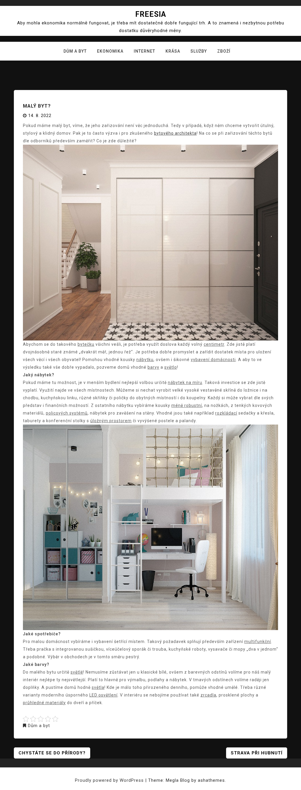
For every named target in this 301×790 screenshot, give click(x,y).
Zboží (223, 51)
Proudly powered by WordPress (110, 780)
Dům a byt (75, 51)
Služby (198, 51)
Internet (144, 51)
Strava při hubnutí (256, 753)
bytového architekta (175, 133)
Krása (172, 51)
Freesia (150, 14)
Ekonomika (110, 51)
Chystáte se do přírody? (52, 753)
